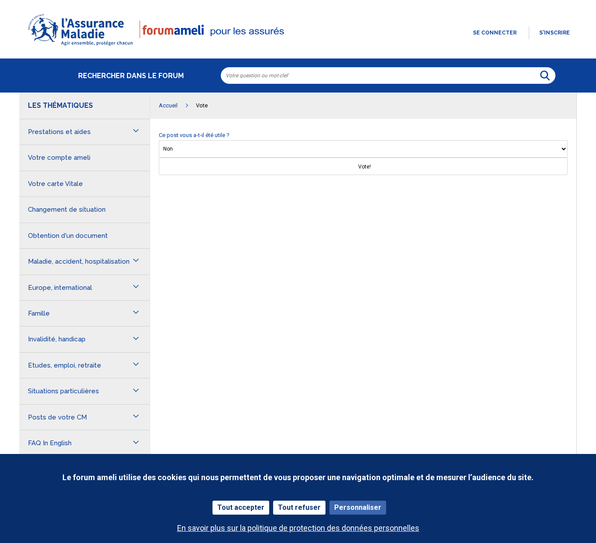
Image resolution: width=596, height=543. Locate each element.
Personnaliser (357, 507)
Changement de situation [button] (67, 209)
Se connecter (495, 33)
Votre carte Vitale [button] (55, 184)
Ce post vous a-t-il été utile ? (194, 135)
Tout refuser (299, 507)
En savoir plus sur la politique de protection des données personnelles (298, 528)
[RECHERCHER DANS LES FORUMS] (544, 75)
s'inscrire (554, 33)
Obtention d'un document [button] (68, 236)
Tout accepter (240, 507)
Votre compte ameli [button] (59, 158)
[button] (298, 46)
